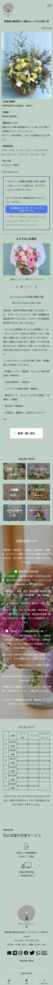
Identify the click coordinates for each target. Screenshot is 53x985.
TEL (8, 983)
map (26, 936)
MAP (26, 983)
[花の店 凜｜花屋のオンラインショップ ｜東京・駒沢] (8, 10)
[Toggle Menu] (49, 5)
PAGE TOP (44, 983)
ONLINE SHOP (26, 961)
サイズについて (11, 171)
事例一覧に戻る (26, 433)
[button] (17, 286)
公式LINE (32, 216)
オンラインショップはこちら (26, 302)
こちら (33, 224)
